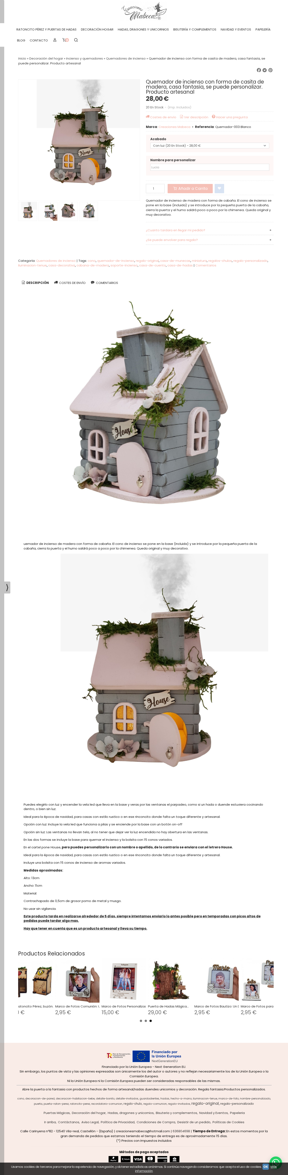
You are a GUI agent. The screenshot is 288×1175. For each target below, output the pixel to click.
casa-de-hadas (180, 265)
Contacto (39, 40)
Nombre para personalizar (173, 160)
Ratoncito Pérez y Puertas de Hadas (46, 29)
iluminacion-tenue (32, 265)
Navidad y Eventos (213, 1113)
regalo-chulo (133, 1104)
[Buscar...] (76, 40)
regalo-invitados (179, 1104)
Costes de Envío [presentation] (72, 283)
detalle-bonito (105, 1098)
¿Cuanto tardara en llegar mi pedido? (175, 230)
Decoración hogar (97, 29)
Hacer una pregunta (232, 117)
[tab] (35, 283)
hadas (164, 1098)
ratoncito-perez (80, 1104)
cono (92, 260)
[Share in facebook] (259, 70)
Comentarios (205, 265)
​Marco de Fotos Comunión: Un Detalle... (85, 1006)
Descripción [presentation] (37, 283)
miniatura (199, 260)
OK (265, 1166)
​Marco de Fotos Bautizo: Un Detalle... (222, 1006)
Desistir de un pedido (193, 1122)
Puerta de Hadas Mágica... (168, 1006)
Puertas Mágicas (57, 1113)
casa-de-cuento (152, 265)
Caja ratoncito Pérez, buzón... (32, 1006)
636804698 (181, 1131)
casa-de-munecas (175, 260)
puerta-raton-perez (56, 1104)
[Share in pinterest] (270, 70)
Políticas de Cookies (228, 1122)
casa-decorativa (61, 265)
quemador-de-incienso (115, 260)
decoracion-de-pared (40, 1098)
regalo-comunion (155, 1104)
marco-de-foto (228, 1098)
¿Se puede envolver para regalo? (172, 240)
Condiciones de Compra (156, 1122)
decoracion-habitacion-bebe (75, 1098)
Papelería (263, 29)
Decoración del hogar (89, 1113)
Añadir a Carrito (192, 188)
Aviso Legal (90, 1122)
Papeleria (237, 1113)
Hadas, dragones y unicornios (143, 29)
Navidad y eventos (236, 29)
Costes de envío (163, 117)
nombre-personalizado (255, 1098)
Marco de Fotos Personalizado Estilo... (131, 1006)
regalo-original (147, 260)
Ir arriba (50, 1122)
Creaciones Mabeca (174, 127)
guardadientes (149, 1098)
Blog (21, 40)
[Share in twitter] (265, 70)
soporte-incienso (124, 265)
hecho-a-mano (181, 1098)
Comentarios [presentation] (106, 283)
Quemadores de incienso (56, 260)
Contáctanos (68, 1122)
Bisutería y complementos (194, 29)
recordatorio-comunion (106, 1104)
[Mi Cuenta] (55, 40)
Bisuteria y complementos (176, 1113)
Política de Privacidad (118, 1122)
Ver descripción (196, 117)
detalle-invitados (127, 1098)
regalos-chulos (220, 260)
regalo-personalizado (250, 260)
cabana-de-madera (93, 265)
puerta (38, 1104)
